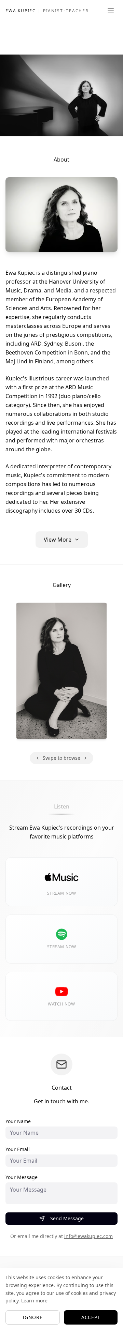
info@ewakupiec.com (88, 1236)
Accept (90, 1317)
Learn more (34, 1300)
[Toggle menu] (111, 11)
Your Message (21, 1177)
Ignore (32, 1317)
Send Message (67, 1218)
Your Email (17, 1149)
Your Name (18, 1121)
